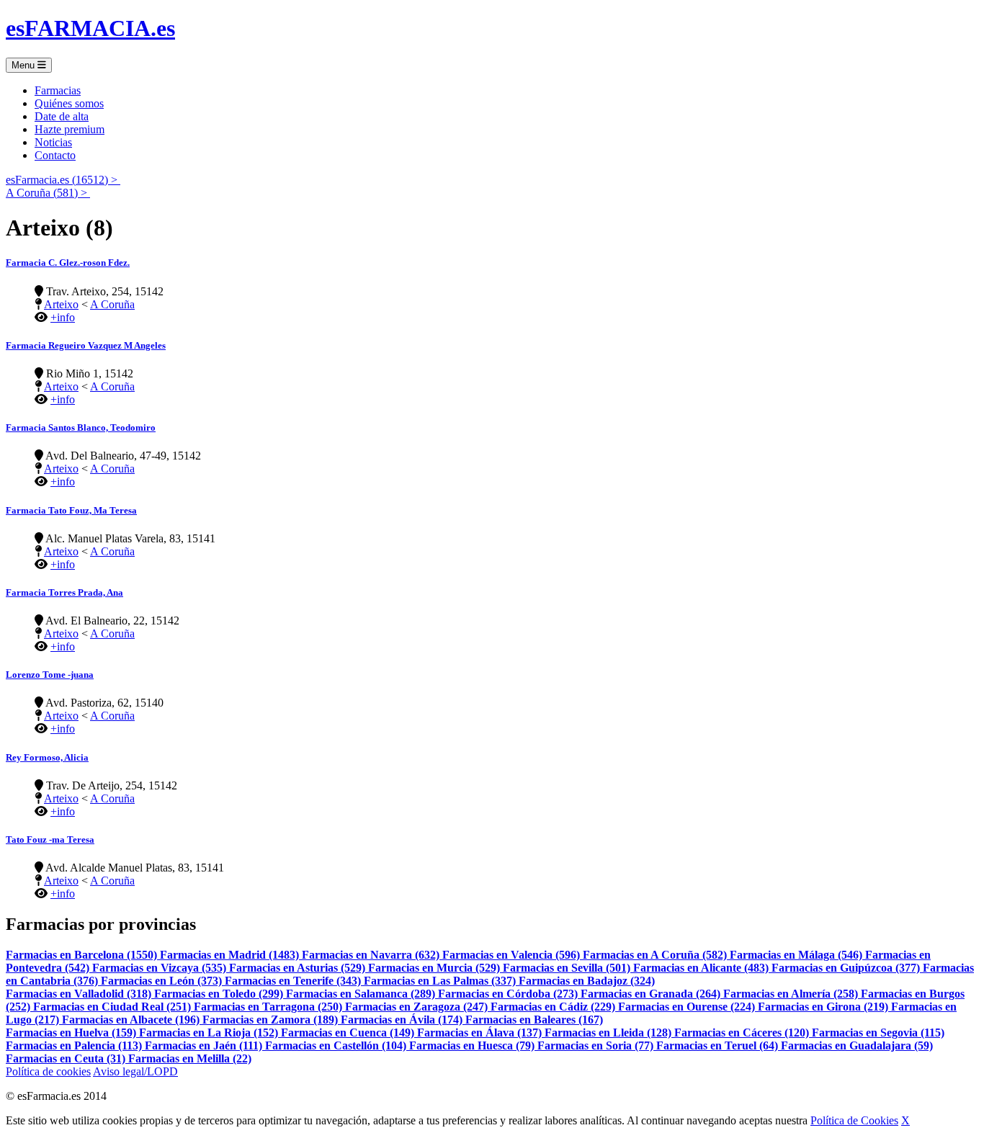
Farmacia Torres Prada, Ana (64, 592)
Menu (24, 65)
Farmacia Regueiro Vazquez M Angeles (86, 345)
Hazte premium (69, 129)
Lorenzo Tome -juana (50, 674)
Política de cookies (48, 1071)
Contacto (55, 155)
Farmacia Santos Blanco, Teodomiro (81, 427)
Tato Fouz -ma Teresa (50, 839)
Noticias (53, 142)
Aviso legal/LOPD (135, 1071)
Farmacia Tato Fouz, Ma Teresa (71, 510)
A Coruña (112, 304)
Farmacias (58, 90)
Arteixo (61, 304)
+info (62, 317)
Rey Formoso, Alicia (47, 757)
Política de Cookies (854, 1120)
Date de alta (62, 116)
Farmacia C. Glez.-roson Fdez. (68, 262)
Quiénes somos (69, 103)
